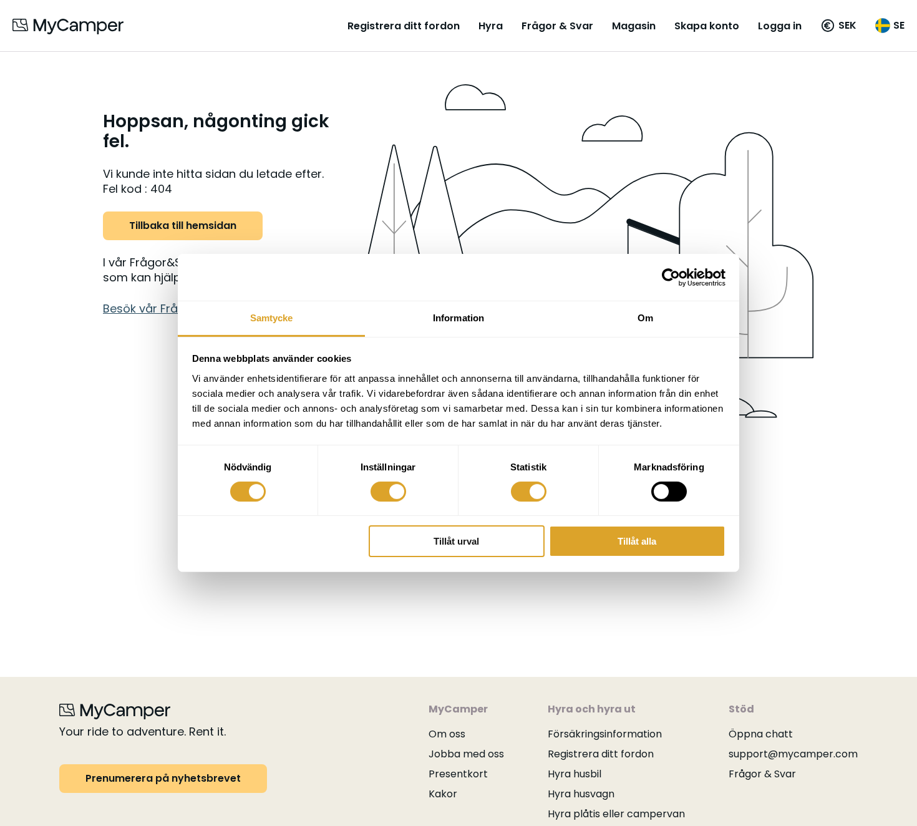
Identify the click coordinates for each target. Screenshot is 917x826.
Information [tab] (458, 318)
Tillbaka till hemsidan (182, 225)
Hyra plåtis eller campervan (616, 814)
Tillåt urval (456, 542)
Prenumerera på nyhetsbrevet (163, 778)
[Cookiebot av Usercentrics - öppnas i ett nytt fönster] (670, 277)
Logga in (780, 26)
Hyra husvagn (581, 794)
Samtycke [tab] (271, 318)
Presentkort (458, 774)
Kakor (443, 794)
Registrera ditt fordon (403, 26)
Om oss (447, 734)
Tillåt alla (637, 542)
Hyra (490, 26)
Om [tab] (645, 318)
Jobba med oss (466, 754)
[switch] (388, 492)
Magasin (634, 26)
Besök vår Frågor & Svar (169, 308)
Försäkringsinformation (605, 734)
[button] (838, 25)
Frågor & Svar (557, 26)
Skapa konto (706, 26)
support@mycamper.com (793, 754)
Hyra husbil (574, 774)
